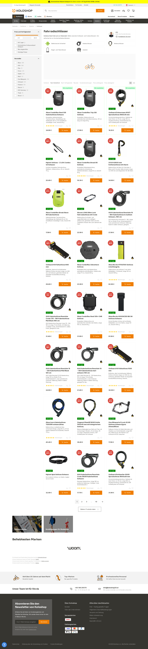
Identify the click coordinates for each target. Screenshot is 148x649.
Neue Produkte (122, 16)
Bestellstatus (69, 5)
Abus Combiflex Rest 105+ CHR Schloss (89, 317)
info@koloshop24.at (110, 588)
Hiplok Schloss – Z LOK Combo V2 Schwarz (58, 164)
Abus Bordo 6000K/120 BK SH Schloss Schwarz (120, 317)
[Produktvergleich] (123, 10)
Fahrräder (23, 21)
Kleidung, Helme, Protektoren (79, 20)
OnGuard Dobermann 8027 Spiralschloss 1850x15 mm (119, 114)
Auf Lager (21, 42)
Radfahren (23, 26)
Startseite (15, 26)
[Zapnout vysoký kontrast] (4, 644)
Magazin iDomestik (35, 5)
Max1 (20, 76)
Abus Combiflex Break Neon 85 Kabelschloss (57, 214)
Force (21, 71)
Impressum (93, 618)
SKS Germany (23, 90)
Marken (132, 16)
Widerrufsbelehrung (96, 615)
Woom (21, 95)
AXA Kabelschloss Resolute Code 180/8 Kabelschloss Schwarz (88, 477)
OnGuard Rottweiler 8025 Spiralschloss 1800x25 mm (119, 476)
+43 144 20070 (117, 5)
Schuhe (90, 21)
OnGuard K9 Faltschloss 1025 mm (120, 370)
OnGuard (22, 82)
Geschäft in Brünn (95, 621)
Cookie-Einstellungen (56, 644)
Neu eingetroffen (23, 49)
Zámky (37, 563)
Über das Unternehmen (72, 610)
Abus (21, 63)
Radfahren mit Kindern (130, 20)
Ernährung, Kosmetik (107, 20)
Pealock (22, 84)
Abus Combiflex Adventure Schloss (88, 266)
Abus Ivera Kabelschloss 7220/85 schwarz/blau (56, 423)
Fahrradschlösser (42, 557)
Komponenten (43, 21)
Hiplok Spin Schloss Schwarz (57, 474)
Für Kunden (78, 5)
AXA (21, 65)
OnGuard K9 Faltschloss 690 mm (57, 266)
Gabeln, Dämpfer (53, 20)
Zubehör (97, 21)
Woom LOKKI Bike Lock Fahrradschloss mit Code (87, 214)
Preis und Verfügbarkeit (22, 32)
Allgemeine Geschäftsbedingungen (101, 610)
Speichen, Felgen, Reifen (64, 20)
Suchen (100, 10)
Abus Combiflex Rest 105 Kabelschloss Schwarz (56, 114)
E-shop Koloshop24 (20, 5)
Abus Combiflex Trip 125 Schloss (87, 114)
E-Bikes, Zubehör (32, 20)
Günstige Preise (22, 52)
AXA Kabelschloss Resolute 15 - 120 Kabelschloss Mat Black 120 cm (58, 371)
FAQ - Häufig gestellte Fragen (99, 607)
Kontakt (86, 5)
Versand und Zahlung (96, 612)
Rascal (21, 87)
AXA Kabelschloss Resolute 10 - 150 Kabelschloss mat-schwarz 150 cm (89, 371)
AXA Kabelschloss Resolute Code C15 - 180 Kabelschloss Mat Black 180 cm (57, 318)
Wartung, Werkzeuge (118, 20)
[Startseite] (22, 10)
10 (96, 502)
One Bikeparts (23, 79)
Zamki (37, 559)
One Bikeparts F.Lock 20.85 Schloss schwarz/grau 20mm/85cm (119, 424)
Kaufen (66, 130)
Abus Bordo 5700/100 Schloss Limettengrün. (121, 266)
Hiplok (21, 74)
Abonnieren (44, 622)
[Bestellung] (133, 10)
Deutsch (130, 5)
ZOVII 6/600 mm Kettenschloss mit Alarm (118, 164)
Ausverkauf (111, 16)
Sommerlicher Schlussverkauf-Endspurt (27, 46)
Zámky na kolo (45, 561)
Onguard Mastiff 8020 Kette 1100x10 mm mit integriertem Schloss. (88, 424)
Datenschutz (32, 629)
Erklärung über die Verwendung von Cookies (35, 644)
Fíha (20, 68)
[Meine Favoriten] (128, 10)
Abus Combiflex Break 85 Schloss (87, 164)
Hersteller (17, 58)
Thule (20, 93)
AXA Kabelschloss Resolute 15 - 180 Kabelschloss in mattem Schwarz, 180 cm (121, 215)
